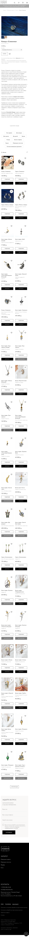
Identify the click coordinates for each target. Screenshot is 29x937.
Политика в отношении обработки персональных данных (14, 907)
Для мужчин (6, 136)
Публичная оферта (5, 912)
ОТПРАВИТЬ (9, 832)
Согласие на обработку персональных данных (12, 910)
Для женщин (19, 132)
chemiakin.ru (23, 5)
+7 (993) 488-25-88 (6, 887)
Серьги (7, 143)
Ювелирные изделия (10, 10)
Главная (4, 10)
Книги (2, 867)
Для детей (15, 136)
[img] (4, 2)
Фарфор (3, 865)
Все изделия (9, 132)
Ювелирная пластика (18, 143)
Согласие (16, 828)
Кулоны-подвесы (18, 139)
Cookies (3, 915)
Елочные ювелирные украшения (14, 146)
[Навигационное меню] (27, 2)
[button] (14, 2)
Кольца (16, 10)
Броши (23, 136)
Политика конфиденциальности (12, 827)
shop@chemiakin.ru (7, 889)
